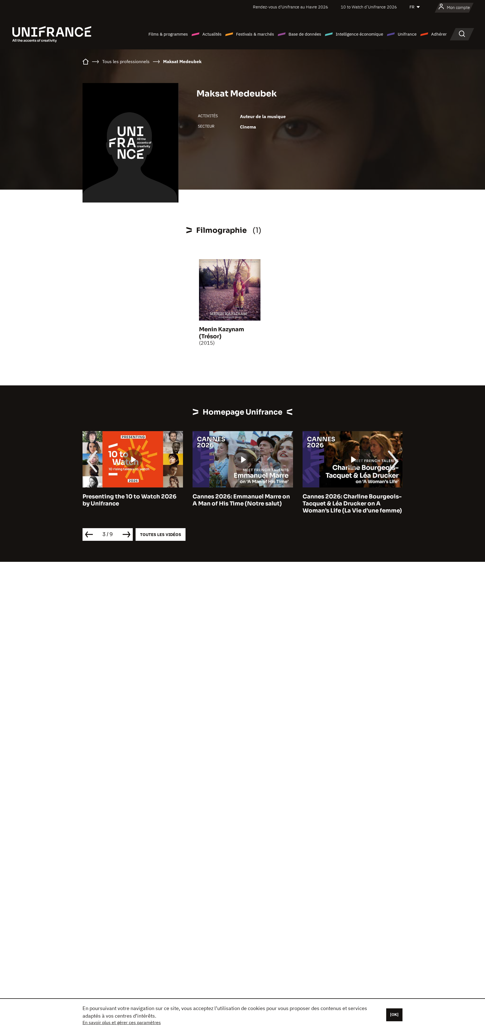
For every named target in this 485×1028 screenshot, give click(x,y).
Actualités (211, 34)
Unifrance (407, 34)
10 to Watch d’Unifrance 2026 (369, 7)
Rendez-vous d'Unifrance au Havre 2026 (290, 7)
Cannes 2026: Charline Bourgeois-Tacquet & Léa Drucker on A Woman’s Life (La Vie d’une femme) (352, 503)
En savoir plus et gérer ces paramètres (122, 1022)
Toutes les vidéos (160, 534)
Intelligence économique (359, 34)
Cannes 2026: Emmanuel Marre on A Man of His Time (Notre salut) (241, 500)
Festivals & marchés (255, 34)
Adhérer (439, 34)
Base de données (305, 34)
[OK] (394, 1014)
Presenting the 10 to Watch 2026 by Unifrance (130, 500)
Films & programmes (168, 34)
